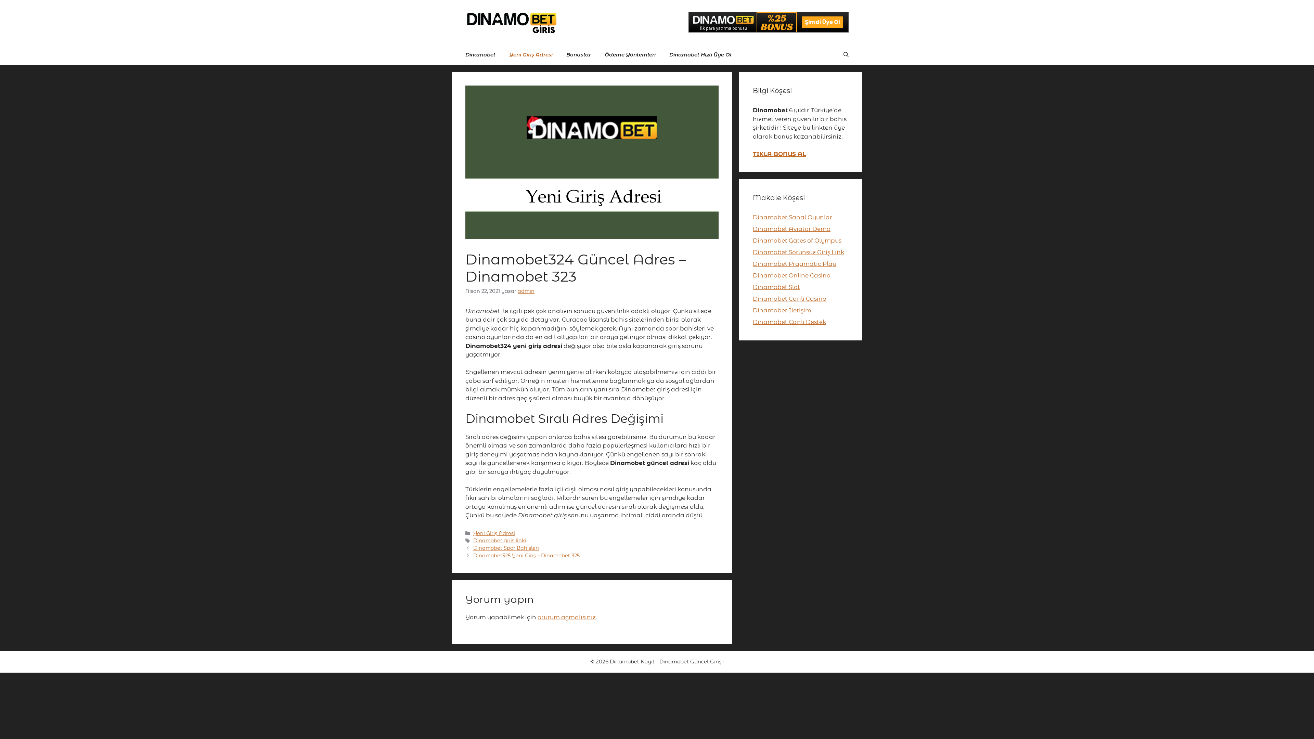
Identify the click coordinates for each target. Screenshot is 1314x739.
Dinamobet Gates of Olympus (797, 240)
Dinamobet (480, 54)
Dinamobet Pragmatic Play (794, 263)
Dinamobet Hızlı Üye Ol (700, 54)
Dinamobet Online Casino (791, 275)
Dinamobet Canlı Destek (789, 322)
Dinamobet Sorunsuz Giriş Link (798, 252)
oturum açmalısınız (567, 617)
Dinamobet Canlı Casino (789, 298)
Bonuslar (578, 54)
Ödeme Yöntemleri (630, 54)
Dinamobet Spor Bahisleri (506, 548)
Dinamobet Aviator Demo (791, 228)
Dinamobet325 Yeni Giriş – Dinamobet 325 (526, 556)
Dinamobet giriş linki (499, 540)
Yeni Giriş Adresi (531, 54)
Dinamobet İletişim (782, 310)
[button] (846, 54)
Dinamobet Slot (776, 287)
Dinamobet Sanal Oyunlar (792, 217)
